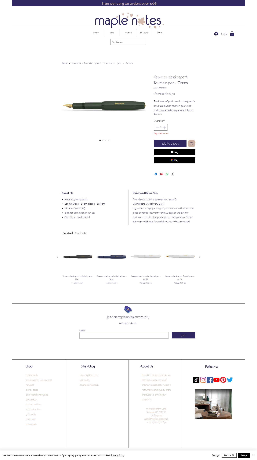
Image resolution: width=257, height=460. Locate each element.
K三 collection (33, 409)
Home (65, 63)
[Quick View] (77, 256)
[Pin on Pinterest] (161, 174)
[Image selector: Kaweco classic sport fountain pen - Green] (100, 140)
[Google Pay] (174, 160)
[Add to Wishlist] (191, 143)
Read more (158, 114)
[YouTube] (216, 380)
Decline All (229, 455)
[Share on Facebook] (156, 174)
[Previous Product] (57, 257)
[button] (232, 33)
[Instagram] (203, 380)
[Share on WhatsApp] (167, 174)
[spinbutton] (160, 127)
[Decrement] (156, 127)
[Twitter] (230, 380)
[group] (128, 263)
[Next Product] (199, 257)
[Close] (253, 455)
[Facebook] (210, 380)
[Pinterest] (223, 380)
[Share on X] (172, 174)
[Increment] (164, 127)
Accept (244, 455)
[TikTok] (196, 380)
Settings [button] (215, 455)
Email (81, 330)
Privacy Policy (117, 455)
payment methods (89, 384)
